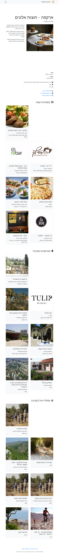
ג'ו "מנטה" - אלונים (45, 236)
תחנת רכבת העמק (45, 349)
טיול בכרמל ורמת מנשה (43, 498)
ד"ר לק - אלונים (46, 166)
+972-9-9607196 (46, 91)
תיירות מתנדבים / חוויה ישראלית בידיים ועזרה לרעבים (18, 385)
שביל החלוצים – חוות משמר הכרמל (19, 463)
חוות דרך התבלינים (20, 349)
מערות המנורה (21, 429)
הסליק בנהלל (47, 383)
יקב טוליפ (48, 313)
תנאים (31, 549)
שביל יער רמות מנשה (44, 462)
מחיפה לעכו (22, 532)
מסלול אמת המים (20, 498)
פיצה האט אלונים (45, 202)
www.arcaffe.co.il (46, 95)
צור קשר (24, 549)
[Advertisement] (29, 10)
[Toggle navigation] (6, 2)
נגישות (27, 549)
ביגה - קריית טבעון (20, 236)
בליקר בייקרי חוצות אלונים (17, 130)
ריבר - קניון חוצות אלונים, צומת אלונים (18, 167)
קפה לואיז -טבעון (21, 202)
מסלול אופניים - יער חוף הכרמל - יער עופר (43, 533)
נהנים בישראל (46, 2)
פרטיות (36, 549)
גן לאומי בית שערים (20, 279)
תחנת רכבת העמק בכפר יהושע (18, 314)
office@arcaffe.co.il (46, 93)
